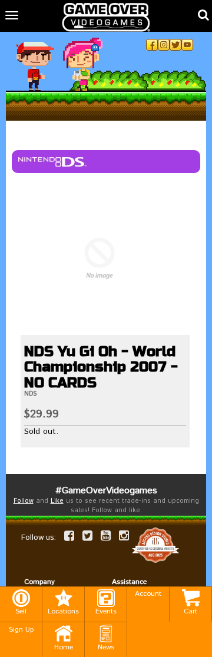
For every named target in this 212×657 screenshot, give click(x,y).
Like (57, 501)
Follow (24, 501)
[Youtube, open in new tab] (187, 44)
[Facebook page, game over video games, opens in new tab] (69, 536)
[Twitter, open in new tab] (175, 44)
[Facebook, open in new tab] (152, 44)
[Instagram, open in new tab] (164, 44)
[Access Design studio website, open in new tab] (155, 544)
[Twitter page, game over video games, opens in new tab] (87, 536)
